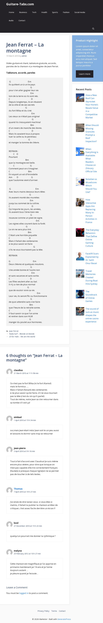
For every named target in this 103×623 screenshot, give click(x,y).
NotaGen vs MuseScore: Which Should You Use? (91, 185)
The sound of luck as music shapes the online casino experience (92, 315)
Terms (54, 611)
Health (44, 12)
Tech (34, 12)
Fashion (66, 12)
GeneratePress (64, 619)
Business (23, 12)
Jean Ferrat (13, 331)
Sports (55, 12)
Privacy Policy (43, 611)
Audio (11, 20)
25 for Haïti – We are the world (22, 336)
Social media (79, 12)
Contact (22, 20)
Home (11, 12)
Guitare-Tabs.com (20, 4)
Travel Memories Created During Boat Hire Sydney (92, 277)
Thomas (18, 488)
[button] (93, 29)
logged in (24, 593)
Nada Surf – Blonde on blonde (21, 334)
